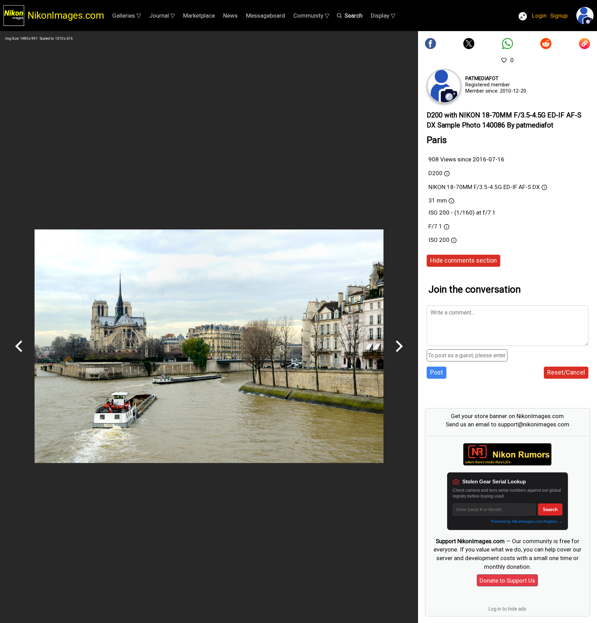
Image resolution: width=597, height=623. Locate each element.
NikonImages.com (66, 15)
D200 (435, 173)
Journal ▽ (162, 15)
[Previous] (19, 354)
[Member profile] (444, 86)
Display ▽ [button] (383, 15)
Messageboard (265, 15)
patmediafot (482, 78)
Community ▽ (311, 15)
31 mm (437, 200)
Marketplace (199, 15)
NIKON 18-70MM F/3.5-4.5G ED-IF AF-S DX (484, 186)
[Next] (399, 354)
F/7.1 (435, 226)
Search (550, 509)
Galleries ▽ (126, 15)
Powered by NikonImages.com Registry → (526, 521)
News (230, 15)
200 (445, 239)
